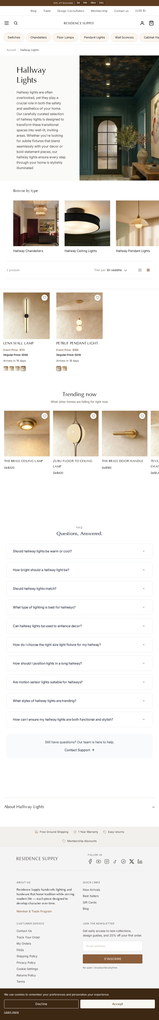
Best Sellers (91, 896)
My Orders (24, 943)
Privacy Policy (26, 962)
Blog (34, 10)
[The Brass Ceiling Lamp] (27, 433)
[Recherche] (15, 23)
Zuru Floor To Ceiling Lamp (72, 463)
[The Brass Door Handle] (124, 433)
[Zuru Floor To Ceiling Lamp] (76, 433)
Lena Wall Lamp (18, 343)
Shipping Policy (27, 956)
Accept (117, 1004)
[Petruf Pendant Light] (79, 315)
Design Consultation (70, 10)
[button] (151, 23)
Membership (99, 10)
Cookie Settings (27, 969)
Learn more (11, 1012)
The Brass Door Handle (122, 461)
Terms (21, 981)
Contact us (121, 10)
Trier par (99, 270)
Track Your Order (28, 937)
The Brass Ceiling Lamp (23, 461)
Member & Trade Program (34, 911)
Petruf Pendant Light (77, 343)
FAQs (20, 950)
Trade (47, 10)
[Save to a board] (44, 298)
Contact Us (24, 931)
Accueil (11, 50)
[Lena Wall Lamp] (26, 315)
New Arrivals (91, 889)
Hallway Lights (29, 50)
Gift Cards (89, 902)
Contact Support (77, 750)
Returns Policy (26, 975)
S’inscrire (112, 959)
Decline (41, 1004)
